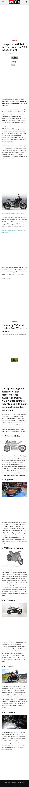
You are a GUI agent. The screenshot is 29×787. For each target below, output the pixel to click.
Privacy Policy (7, 782)
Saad (12, 53)
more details (10, 141)
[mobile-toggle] (2, 2)
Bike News (14, 40)
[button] (26, 2)
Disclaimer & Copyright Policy (18, 782)
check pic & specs (6, 137)
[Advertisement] (14, 19)
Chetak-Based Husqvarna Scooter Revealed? (13, 213)
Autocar (8, 278)
